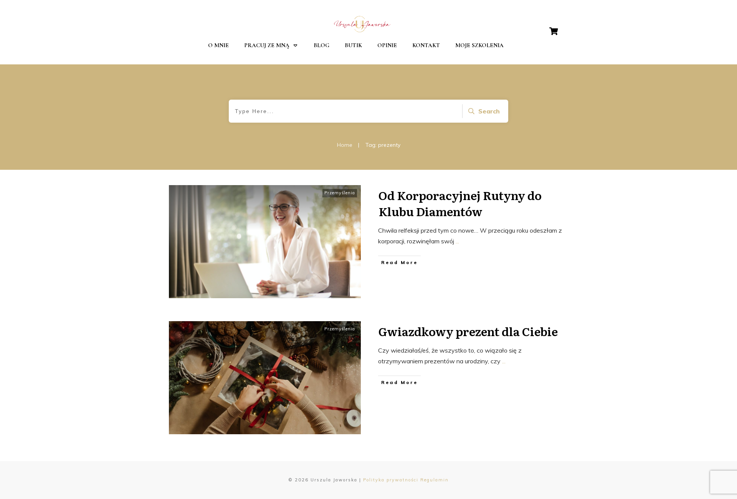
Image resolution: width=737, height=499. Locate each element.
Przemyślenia (339, 192)
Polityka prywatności (390, 480)
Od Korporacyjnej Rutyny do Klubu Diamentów (460, 203)
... (457, 241)
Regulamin (434, 480)
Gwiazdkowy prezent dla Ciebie (468, 331)
